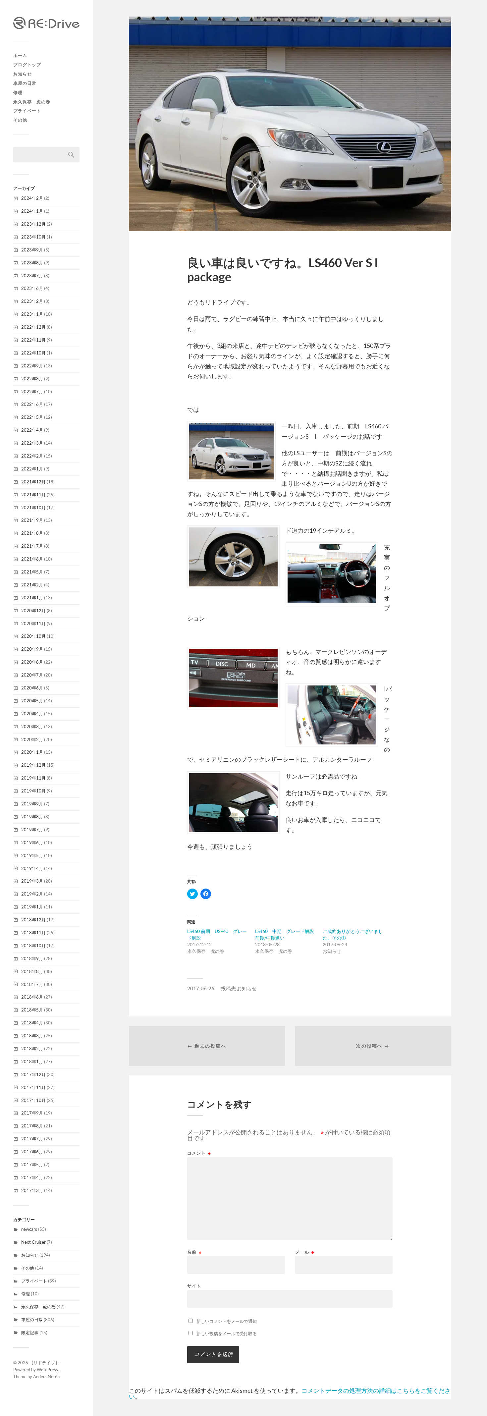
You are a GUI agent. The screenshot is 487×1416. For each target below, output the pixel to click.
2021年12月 (33, 481)
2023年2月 (32, 301)
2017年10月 (33, 1100)
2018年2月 (32, 1048)
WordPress (47, 1369)
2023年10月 (33, 237)
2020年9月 (32, 649)
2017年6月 (32, 1151)
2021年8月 (32, 533)
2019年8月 (32, 816)
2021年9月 (32, 520)
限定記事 (29, 1332)
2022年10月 (33, 352)
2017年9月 (32, 1113)
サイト (194, 1285)
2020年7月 (32, 675)
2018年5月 (32, 1009)
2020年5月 (32, 700)
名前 (194, 1252)
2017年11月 (33, 1087)
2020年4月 (32, 713)
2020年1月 (32, 752)
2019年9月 (32, 803)
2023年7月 (32, 275)
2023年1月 (32, 314)
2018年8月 (32, 971)
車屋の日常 (24, 83)
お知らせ (22, 74)
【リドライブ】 (44, 1362)
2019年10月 (33, 790)
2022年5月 (32, 417)
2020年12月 (33, 610)
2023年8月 (32, 262)
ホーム (20, 55)
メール (304, 1252)
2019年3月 (32, 881)
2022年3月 (32, 443)
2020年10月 (33, 636)
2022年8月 (32, 378)
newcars (29, 1229)
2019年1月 (32, 906)
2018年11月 (33, 932)
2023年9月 (32, 249)
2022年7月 (32, 391)
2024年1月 (32, 211)
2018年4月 (32, 1022)
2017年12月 (33, 1074)
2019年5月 (32, 855)
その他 (20, 120)
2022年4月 (32, 430)
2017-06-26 (200, 988)
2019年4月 (32, 868)
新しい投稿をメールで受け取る (226, 1333)
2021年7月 (32, 546)
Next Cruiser (33, 1242)
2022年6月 (32, 404)
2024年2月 (32, 198)
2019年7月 (32, 829)
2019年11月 (33, 778)
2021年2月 (32, 584)
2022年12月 (33, 327)
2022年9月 (32, 365)
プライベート (27, 110)
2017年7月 (32, 1138)
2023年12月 (33, 224)
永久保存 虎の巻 (31, 101)
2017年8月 (32, 1125)
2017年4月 (32, 1177)
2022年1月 (32, 468)
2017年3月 (32, 1190)
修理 (18, 92)
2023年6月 (32, 288)
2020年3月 (32, 726)
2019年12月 (33, 765)
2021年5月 (32, 571)
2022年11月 (33, 340)
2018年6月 (32, 997)
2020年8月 (32, 662)
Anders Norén (46, 1376)
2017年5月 (32, 1164)
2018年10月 (33, 945)
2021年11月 (33, 494)
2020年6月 (32, 687)
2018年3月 (32, 1035)
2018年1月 (32, 1061)
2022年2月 (32, 456)
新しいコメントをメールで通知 (226, 1321)
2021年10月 (33, 507)
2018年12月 (33, 919)
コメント (199, 1153)
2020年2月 (32, 739)
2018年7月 (32, 984)
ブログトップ (27, 64)
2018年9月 (32, 958)
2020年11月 (33, 623)
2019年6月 (32, 842)
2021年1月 (32, 597)
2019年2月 (32, 894)
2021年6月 (32, 559)
